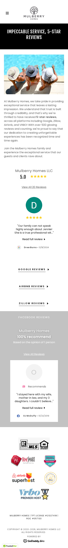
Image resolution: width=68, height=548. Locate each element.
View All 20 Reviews (34, 187)
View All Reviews (34, 354)
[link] (34, 13)
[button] (8, 13)
